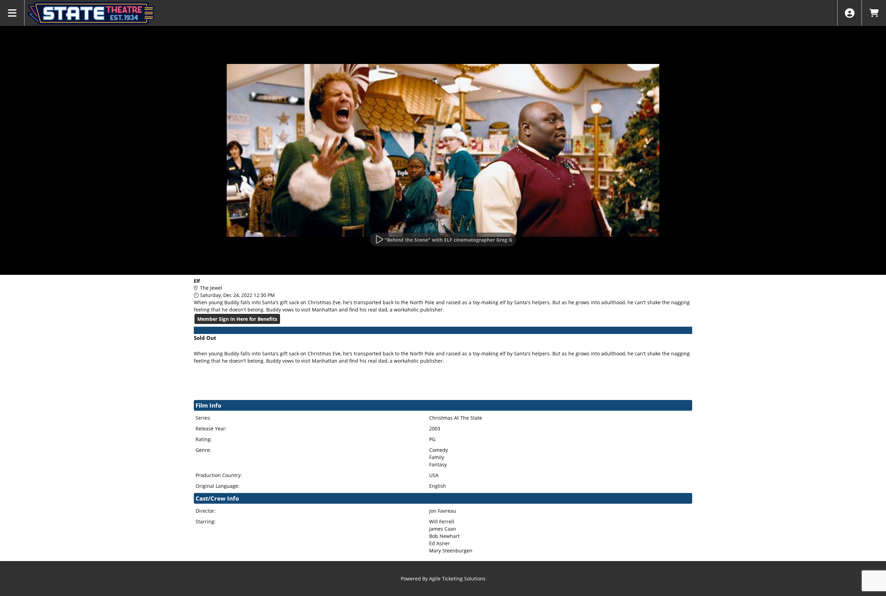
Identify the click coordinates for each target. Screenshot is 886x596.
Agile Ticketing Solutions (457, 578)
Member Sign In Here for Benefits (237, 319)
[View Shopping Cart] (873, 13)
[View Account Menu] (849, 13)
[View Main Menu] (12, 13)
